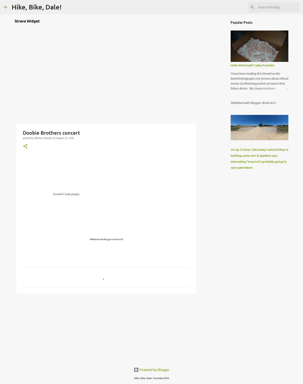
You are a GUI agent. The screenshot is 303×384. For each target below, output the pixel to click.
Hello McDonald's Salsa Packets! (252, 65)
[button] (25, 146)
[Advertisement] (106, 328)
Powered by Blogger (154, 370)
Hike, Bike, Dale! (36, 7)
